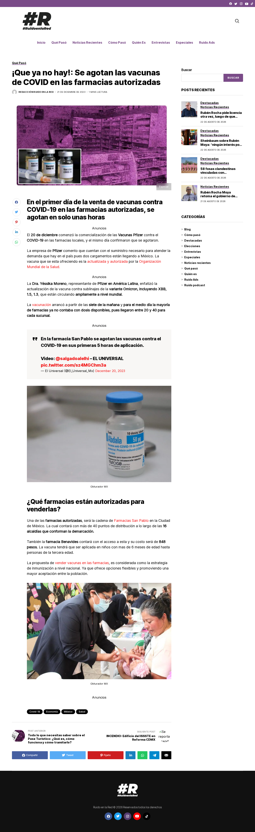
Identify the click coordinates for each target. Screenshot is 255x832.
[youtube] (246, 3)
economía (52, 711)
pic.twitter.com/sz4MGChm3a (73, 365)
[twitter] (235, 3)
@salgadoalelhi (72, 358)
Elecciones (192, 246)
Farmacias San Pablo (132, 520)
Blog (187, 229)
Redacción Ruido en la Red (36, 92)
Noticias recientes (197, 263)
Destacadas (193, 240)
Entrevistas (192, 251)
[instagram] (241, 3)
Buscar (186, 70)
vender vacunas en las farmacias (82, 563)
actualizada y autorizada (108, 261)
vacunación (42, 305)
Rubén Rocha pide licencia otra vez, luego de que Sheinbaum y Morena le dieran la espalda (221, 118)
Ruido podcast (194, 285)
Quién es (190, 274)
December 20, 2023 (110, 371)
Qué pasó (191, 268)
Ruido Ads (191, 279)
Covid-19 (34, 711)
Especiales (192, 257)
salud (82, 711)
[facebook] (230, 3)
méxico (68, 711)
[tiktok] (252, 3)
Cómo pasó (192, 235)
